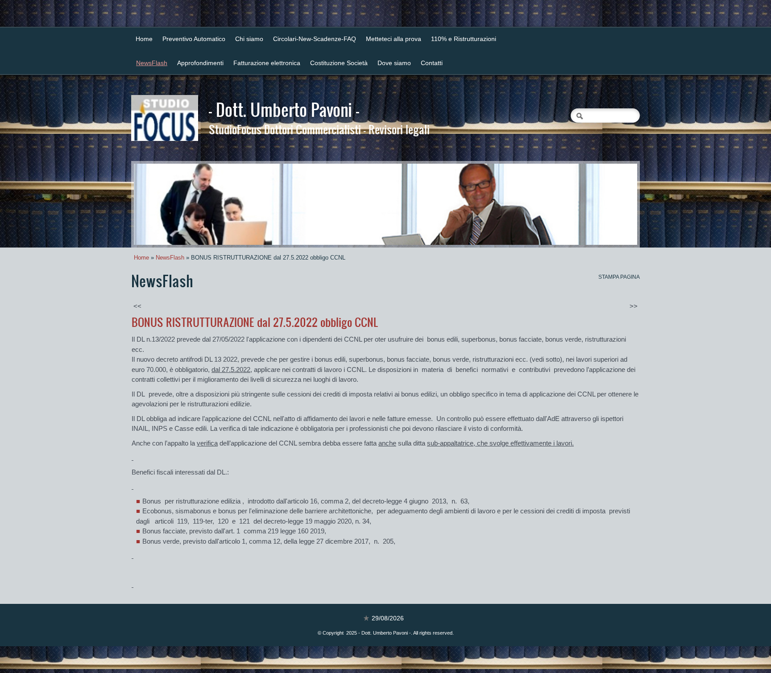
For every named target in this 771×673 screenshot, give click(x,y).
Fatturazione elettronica (266, 62)
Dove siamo (394, 62)
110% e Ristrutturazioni (463, 38)
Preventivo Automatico (193, 38)
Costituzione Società (339, 62)
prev (158, 204)
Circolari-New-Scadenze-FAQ (314, 38)
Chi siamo (249, 38)
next (612, 204)
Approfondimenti (200, 62)
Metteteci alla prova (393, 38)
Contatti (432, 62)
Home (144, 38)
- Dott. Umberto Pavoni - (284, 109)
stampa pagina (619, 277)
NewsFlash (151, 62)
